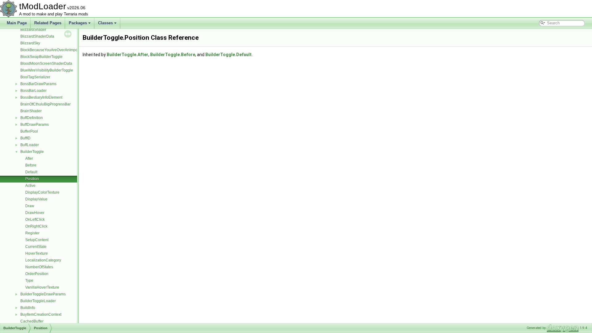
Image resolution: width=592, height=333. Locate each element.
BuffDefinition (31, 118)
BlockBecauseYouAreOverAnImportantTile (55, 50)
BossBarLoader (33, 90)
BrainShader (31, 111)
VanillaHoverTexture (42, 287)
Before (30, 165)
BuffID (25, 138)
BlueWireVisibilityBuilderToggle (46, 70)
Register (32, 233)
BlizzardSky (30, 43)
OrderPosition (36, 274)
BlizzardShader (33, 29)
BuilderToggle (32, 152)
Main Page (17, 23)
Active (30, 185)
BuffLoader (29, 145)
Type (29, 280)
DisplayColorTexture (42, 192)
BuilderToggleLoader (38, 301)
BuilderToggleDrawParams (43, 294)
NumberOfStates (39, 267)
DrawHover (34, 213)
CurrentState (36, 247)
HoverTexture (36, 253)
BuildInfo (27, 308)
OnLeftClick (35, 219)
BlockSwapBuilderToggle (41, 57)
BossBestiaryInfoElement (41, 97)
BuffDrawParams (34, 124)
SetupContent (36, 240)
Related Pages (47, 23)
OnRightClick (36, 226)
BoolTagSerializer (35, 77)
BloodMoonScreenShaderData (46, 63)
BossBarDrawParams (38, 84)
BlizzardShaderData (37, 36)
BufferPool (29, 131)
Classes (105, 23)
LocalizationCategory (43, 260)
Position (32, 179)
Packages (78, 23)
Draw (29, 206)
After (29, 158)
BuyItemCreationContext (40, 314)
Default (31, 172)
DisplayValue (36, 199)
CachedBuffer (31, 321)
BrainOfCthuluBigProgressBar (45, 104)
